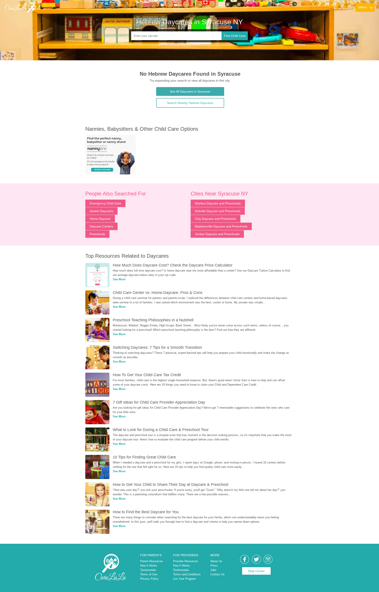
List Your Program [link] (184, 578)
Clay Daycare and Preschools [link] (215, 218)
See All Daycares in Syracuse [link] (190, 91)
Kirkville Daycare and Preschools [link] (217, 211)
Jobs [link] (213, 570)
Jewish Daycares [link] (101, 211)
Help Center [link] (256, 571)
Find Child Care (235, 36)
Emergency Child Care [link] (105, 203)
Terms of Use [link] (148, 574)
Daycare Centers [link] (101, 226)
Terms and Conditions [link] (187, 574)
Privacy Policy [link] (149, 578)
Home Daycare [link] (100, 218)
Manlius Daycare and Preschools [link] (218, 203)
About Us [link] (216, 561)
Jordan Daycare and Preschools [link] (217, 234)
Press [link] (214, 565)
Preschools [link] (97, 234)
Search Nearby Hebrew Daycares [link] (190, 103)
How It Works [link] (148, 565)
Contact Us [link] (217, 574)
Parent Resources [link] (151, 561)
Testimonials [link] (148, 570)
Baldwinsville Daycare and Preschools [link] (221, 226)
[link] (20, 7)
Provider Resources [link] (185, 561)
